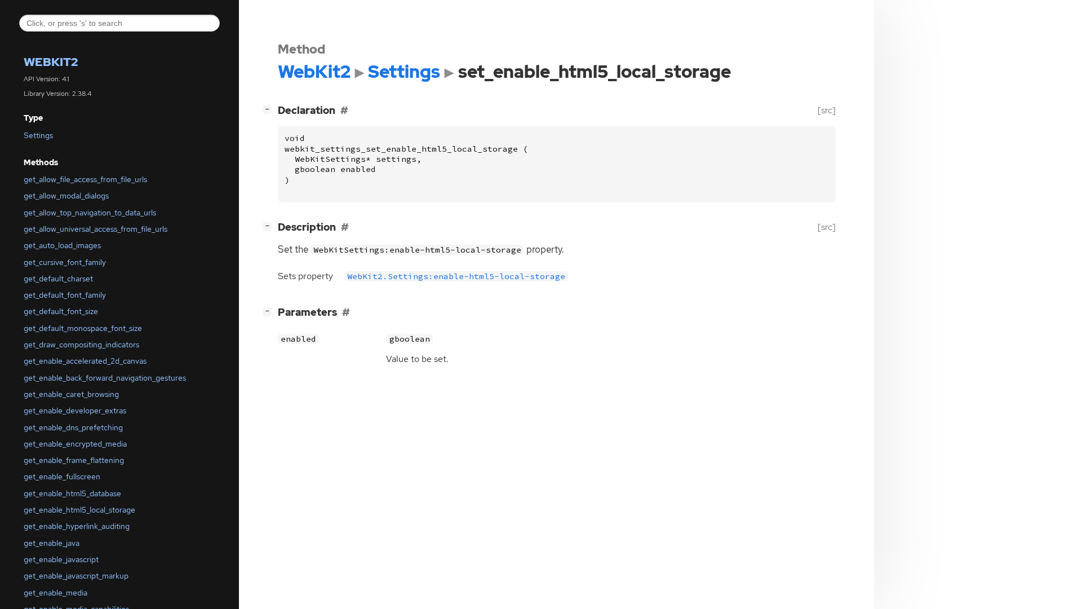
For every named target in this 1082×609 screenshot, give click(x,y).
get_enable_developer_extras (75, 410)
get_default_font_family (65, 295)
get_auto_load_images (62, 245)
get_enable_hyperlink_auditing (77, 526)
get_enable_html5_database (72, 493)
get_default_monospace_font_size (83, 328)
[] (269, 109)
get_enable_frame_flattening (74, 460)
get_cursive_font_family (65, 262)
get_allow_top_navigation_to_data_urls (90, 213)
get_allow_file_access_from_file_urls (85, 179)
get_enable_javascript (61, 559)
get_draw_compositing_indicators (81, 344)
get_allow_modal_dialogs (66, 196)
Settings (38, 135)
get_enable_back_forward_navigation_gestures (105, 378)
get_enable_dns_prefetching (73, 427)
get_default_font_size (61, 311)
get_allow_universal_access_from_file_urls (95, 229)
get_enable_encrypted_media (75, 444)
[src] (827, 110)
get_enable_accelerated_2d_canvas (85, 361)
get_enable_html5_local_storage (79, 510)
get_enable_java (51, 543)
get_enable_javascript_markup (76, 576)
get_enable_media (55, 593)
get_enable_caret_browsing (71, 394)
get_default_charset (58, 278)
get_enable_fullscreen (62, 476)
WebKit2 (51, 61)
